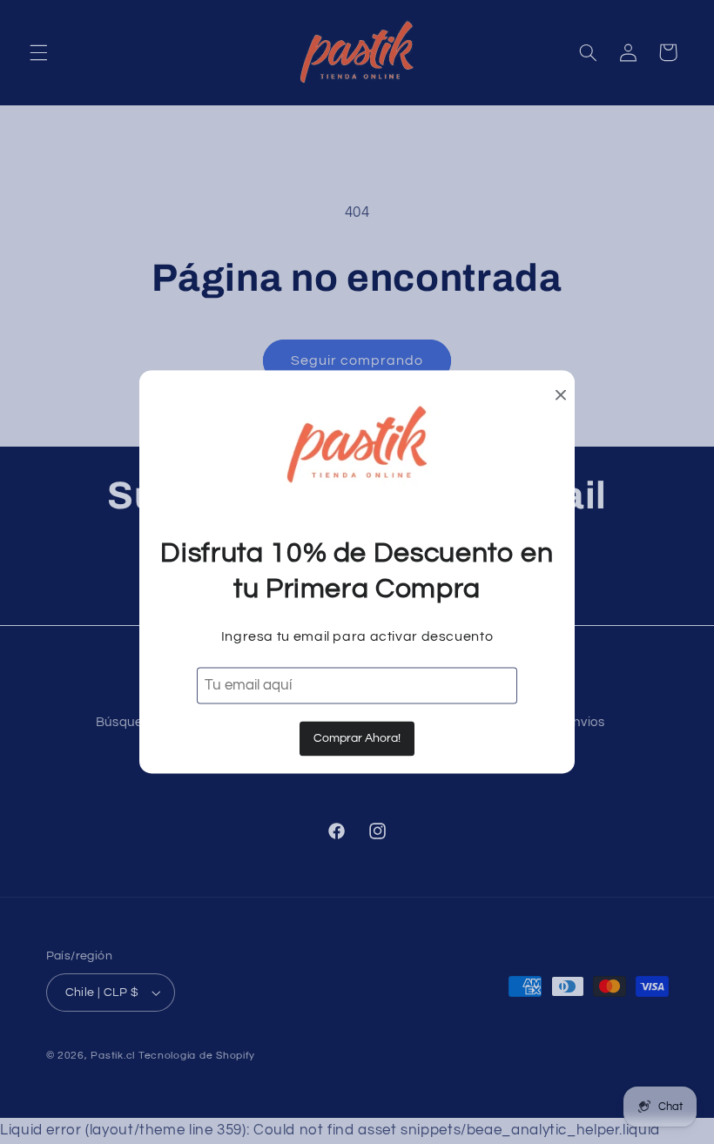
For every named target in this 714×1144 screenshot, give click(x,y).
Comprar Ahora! (357, 738)
